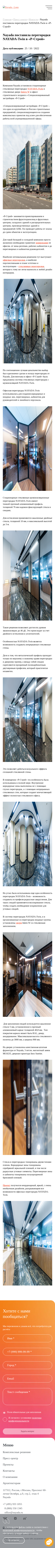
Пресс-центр (20, 19)
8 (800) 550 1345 (13, 1508)
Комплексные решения (16, 1452)
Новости (33, 19)
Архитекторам (11, 1483)
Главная (7, 19)
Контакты (9, 1470)
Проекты (8, 1464)
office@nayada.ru (14, 1512)
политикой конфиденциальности (19, 1530)
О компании (10, 1476)
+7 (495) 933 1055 (12, 1504)
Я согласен (13, 1540)
